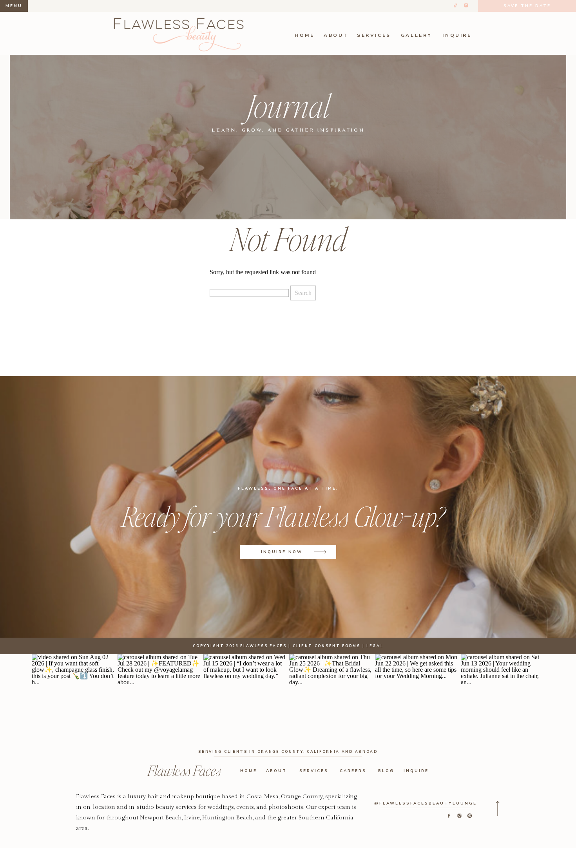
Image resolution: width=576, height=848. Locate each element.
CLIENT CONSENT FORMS (326, 646)
